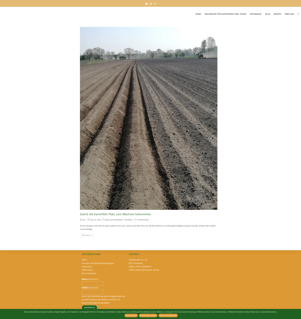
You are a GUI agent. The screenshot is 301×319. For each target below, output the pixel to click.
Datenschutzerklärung (168, 315)
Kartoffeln (129, 220)
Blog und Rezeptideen (114, 220)
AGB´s (84, 260)
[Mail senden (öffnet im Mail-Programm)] (155, 4)
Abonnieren (89, 308)
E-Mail (90, 287)
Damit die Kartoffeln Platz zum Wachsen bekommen (115, 214)
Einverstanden (131, 315)
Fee (84, 220)
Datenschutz (87, 270)
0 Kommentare (143, 220)
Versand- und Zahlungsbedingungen (98, 263)
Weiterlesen (88, 235)
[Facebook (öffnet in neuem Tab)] (146, 4)
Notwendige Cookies (148, 315)
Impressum (87, 266)
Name (90, 279)
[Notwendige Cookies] (298, 314)
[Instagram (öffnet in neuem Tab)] (151, 4)
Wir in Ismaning (88, 273)
